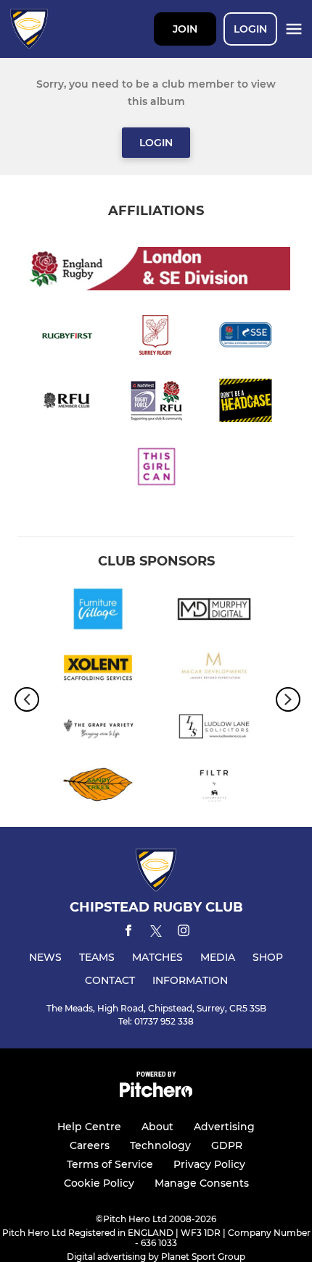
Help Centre (89, 1126)
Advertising (224, 1126)
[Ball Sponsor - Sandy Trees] (98, 787)
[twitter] (156, 933)
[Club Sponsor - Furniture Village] (98, 611)
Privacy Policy (209, 1164)
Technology (160, 1145)
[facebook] (128, 933)
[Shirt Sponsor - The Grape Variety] (98, 728)
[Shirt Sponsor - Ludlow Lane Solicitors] (214, 728)
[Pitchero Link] (156, 1094)
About (157, 1126)
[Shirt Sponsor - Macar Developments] (214, 670)
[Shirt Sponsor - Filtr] (214, 787)
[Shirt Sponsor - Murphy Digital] (214, 611)
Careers (90, 1145)
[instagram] (183, 933)
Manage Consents (202, 1183)
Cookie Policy (99, 1183)
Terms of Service (110, 1164)
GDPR (226, 1145)
